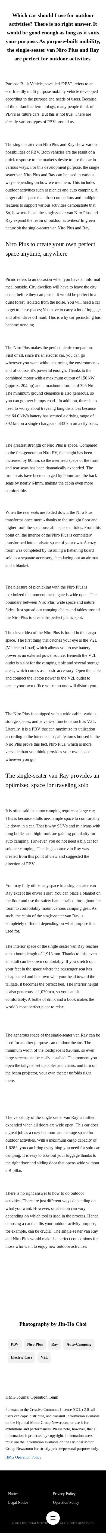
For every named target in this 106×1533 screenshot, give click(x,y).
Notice (13, 1494)
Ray (54, 1344)
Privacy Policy (64, 1494)
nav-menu (53, 1518)
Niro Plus (35, 1344)
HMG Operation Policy (23, 1457)
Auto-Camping (79, 1344)
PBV (14, 1344)
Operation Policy (66, 1502)
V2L (44, 1357)
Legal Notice (18, 1502)
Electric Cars (21, 1357)
